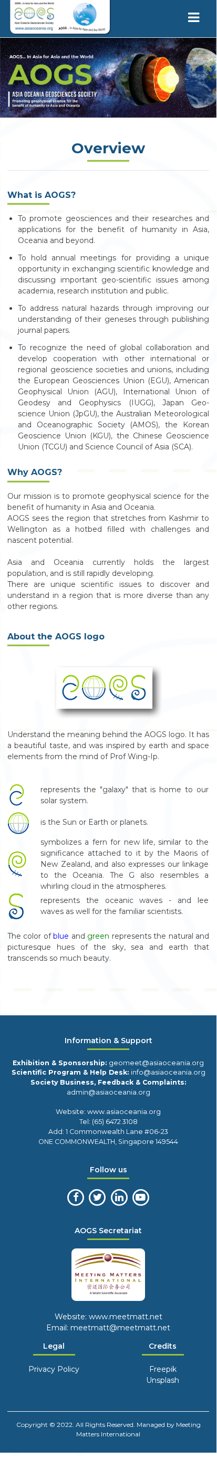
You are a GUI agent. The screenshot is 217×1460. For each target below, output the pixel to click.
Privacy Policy (53, 1369)
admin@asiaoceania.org (108, 1092)
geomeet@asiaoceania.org (156, 1063)
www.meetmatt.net (124, 1316)
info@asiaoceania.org (168, 1072)
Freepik (163, 1369)
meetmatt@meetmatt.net (120, 1327)
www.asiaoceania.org (123, 1112)
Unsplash (162, 1380)
